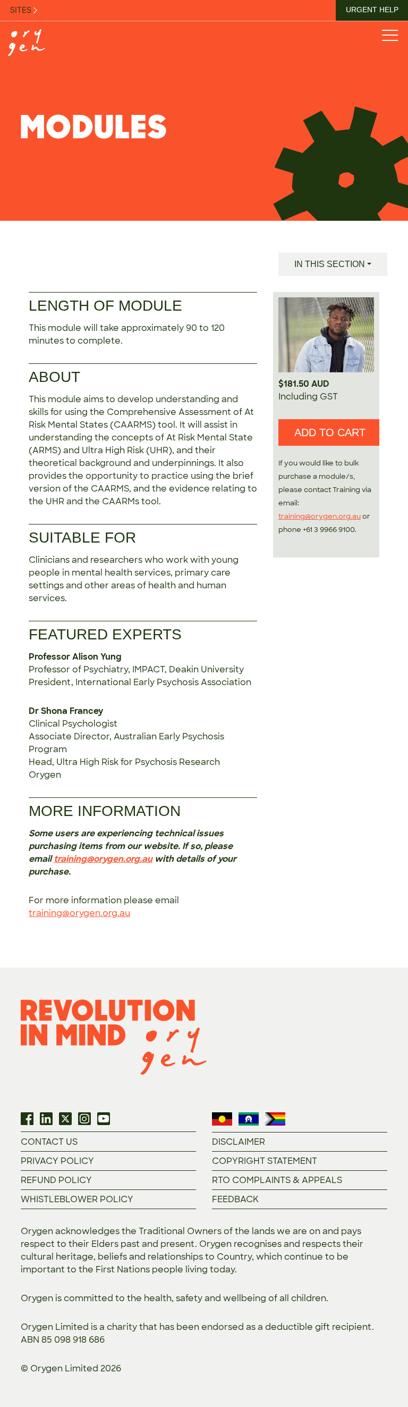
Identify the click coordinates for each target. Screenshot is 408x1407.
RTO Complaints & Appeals (277, 1180)
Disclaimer (238, 1141)
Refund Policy (56, 1180)
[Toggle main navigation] (389, 34)
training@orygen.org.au (103, 858)
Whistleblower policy (77, 1199)
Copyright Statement (264, 1161)
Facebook (27, 1118)
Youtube (103, 1118)
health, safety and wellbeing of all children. (236, 1298)
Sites (21, 10)
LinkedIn (46, 1118)
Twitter (65, 1118)
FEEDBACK (235, 1199)
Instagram (84, 1118)
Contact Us (49, 1141)
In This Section (329, 264)
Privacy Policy (57, 1161)
